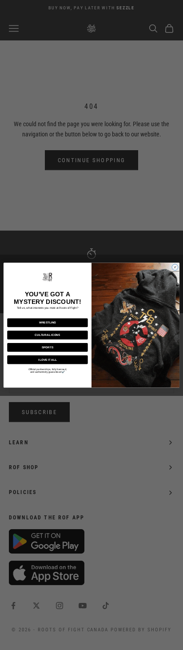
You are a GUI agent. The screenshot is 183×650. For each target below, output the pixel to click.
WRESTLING (47, 322)
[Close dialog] (175, 267)
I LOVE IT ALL (47, 359)
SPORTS (48, 347)
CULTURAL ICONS (47, 334)
